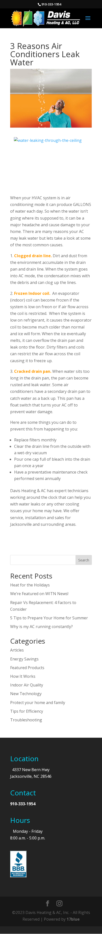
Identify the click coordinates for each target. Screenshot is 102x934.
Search (83, 560)
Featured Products (27, 667)
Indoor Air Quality (26, 685)
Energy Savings (24, 659)
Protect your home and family (37, 702)
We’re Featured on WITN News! (39, 593)
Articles (17, 650)
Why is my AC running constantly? (41, 626)
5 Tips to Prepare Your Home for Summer (49, 618)
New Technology (26, 693)
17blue (73, 919)
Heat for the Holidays (30, 585)
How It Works (22, 676)
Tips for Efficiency (26, 711)
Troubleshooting (26, 720)
